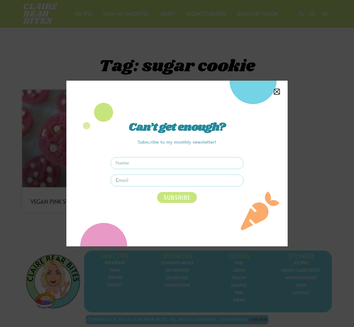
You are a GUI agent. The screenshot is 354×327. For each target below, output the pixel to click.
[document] (177, 163)
